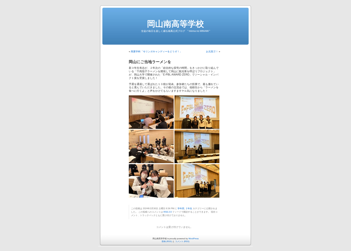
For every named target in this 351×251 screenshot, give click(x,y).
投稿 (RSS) (167, 241)
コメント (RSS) (182, 241)
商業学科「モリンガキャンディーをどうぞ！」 (156, 51)
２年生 (188, 208)
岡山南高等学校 (175, 23)
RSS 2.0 (168, 212)
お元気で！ (212, 51)
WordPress (193, 238)
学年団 (181, 208)
